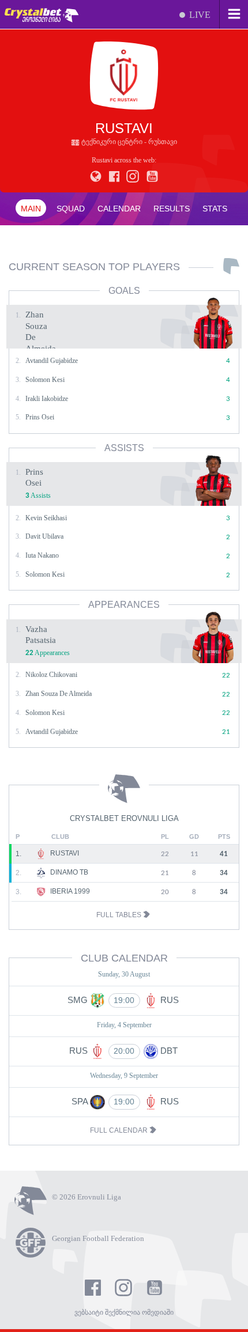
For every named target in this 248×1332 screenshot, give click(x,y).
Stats (214, 208)
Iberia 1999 (69, 891)
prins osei (39, 417)
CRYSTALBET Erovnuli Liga (124, 818)
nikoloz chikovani (51, 675)
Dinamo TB (68, 872)
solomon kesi (45, 380)
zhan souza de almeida (58, 694)
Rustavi (63, 853)
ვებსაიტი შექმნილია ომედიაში (124, 1312)
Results (171, 208)
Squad (71, 208)
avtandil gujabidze (51, 361)
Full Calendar (119, 1130)
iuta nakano (42, 555)
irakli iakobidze (46, 399)
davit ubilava (44, 536)
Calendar (119, 208)
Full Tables (119, 915)
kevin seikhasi (46, 518)
